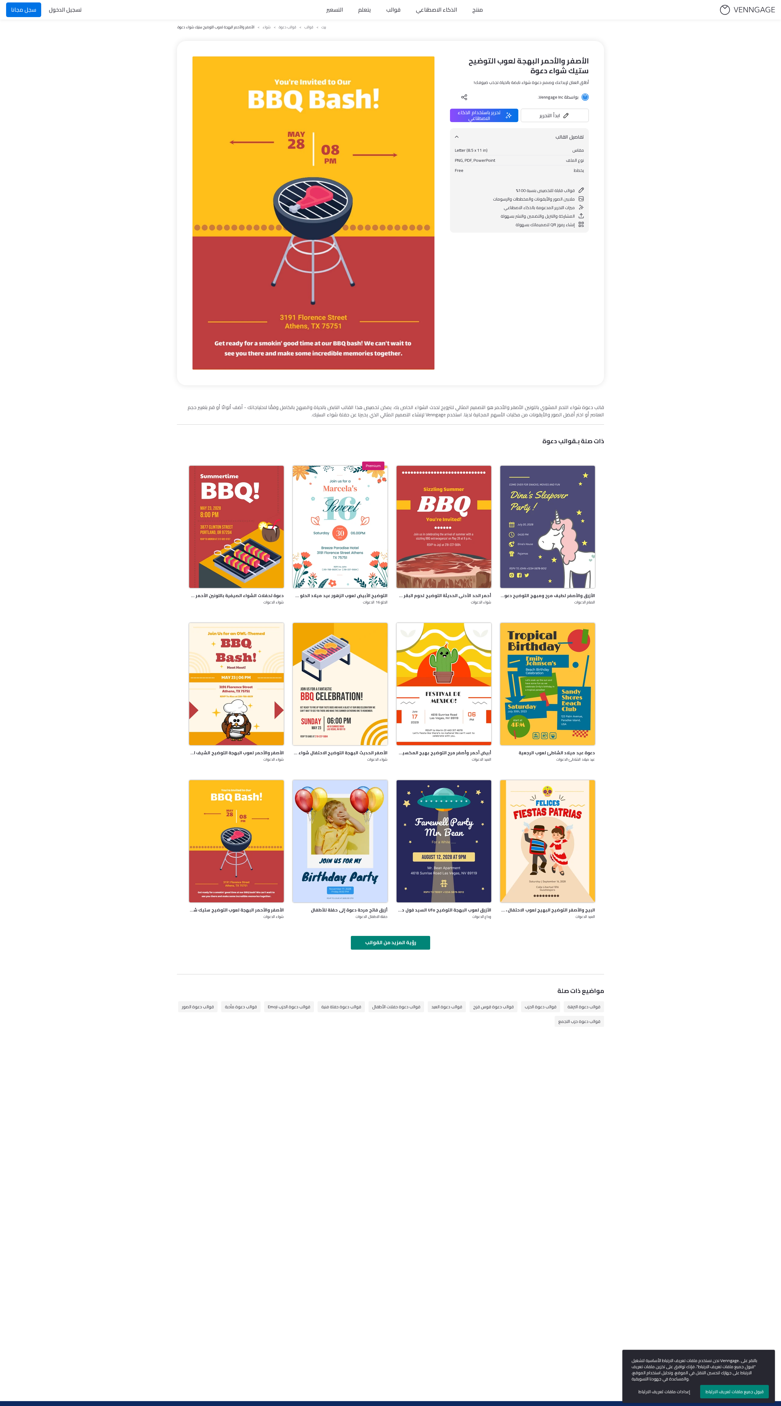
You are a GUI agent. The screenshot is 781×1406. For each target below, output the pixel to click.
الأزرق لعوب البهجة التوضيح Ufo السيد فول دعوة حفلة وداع (444, 910)
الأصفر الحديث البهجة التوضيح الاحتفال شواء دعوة (340, 753)
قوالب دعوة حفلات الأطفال (396, 1007)
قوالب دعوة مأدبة (241, 1007)
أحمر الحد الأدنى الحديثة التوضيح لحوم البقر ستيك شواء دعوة (444, 595)
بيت (324, 27)
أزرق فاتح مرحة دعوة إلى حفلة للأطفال (349, 910)
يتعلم (364, 10)
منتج (477, 10)
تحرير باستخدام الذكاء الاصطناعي (479, 115)
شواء (267, 27)
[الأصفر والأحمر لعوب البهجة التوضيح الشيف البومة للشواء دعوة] (236, 684)
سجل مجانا (23, 10)
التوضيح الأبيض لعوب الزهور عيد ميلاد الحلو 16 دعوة (340, 595)
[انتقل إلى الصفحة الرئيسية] (747, 10)
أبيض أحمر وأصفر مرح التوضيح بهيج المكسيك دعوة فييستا (444, 753)
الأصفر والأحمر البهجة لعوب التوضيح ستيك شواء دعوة (236, 910)
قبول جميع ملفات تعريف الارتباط (735, 1392)
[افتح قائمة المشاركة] (464, 97)
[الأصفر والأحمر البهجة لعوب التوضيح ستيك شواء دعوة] (236, 841)
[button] (555, 115)
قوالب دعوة (287, 27)
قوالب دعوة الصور (198, 1007)
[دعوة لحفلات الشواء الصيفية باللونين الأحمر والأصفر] (236, 527)
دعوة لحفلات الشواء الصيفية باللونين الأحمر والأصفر (236, 595)
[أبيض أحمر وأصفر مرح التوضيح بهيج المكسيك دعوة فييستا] (444, 684)
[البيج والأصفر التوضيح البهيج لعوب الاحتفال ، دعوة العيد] (547, 841)
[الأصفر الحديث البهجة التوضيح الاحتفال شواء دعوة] (340, 684)
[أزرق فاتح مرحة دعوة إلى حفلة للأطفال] (340, 841)
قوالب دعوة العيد (446, 1007)
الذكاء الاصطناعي (436, 10)
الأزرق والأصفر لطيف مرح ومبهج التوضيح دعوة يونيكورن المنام (547, 595)
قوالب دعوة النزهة (583, 1007)
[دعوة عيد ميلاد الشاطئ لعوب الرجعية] (547, 684)
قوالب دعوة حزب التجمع (579, 1021)
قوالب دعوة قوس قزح (493, 1007)
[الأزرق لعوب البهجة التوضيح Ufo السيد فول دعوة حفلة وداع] (444, 841)
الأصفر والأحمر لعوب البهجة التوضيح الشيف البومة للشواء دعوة (236, 753)
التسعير (334, 10)
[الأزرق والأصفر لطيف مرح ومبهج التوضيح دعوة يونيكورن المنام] (547, 527)
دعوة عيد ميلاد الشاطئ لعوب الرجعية (557, 753)
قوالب (393, 10)
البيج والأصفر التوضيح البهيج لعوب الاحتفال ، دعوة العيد (547, 910)
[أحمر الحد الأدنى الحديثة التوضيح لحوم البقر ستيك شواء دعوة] (444, 527)
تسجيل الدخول (65, 10)
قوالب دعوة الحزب (540, 1007)
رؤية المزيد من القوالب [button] (390, 942)
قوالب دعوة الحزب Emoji (289, 1007)
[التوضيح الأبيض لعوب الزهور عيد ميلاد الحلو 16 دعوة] (340, 527)
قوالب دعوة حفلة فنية (341, 1007)
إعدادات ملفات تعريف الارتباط (664, 1392)
